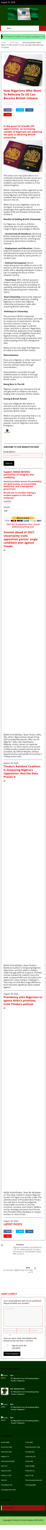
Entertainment (30, 1447)
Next (28, 1268)
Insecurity (29, 1456)
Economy (4, 1447)
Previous (20, 1245)
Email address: (10, 452)
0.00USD (7, 501)
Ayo (12, 102)
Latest (27, 1461)
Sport (27, 1475)
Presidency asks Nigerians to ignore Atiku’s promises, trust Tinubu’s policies (23, 1000)
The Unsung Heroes (32, 1480)
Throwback (5, 1485)
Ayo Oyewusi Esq (17, 1389)
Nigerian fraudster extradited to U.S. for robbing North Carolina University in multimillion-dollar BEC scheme (27, 1250)
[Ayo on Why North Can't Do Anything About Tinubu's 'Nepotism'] (4, 1376)
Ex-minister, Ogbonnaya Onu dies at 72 (18, 1271)
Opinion (4, 1471)
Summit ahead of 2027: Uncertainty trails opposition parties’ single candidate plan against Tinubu (21, 539)
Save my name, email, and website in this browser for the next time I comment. (20, 1339)
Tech (2, 1480)
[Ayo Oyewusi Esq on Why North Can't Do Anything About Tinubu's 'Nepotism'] (4, 1391)
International (6, 1461)
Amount (7, 507)
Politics (3, 1475)
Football (28, 1452)
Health (3, 1456)
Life (2, 1466)
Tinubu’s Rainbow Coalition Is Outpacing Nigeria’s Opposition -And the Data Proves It (22, 771)
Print (33, 104)
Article (3, 1442)
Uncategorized (6, 1490)
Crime (27, 1442)
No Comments (8, 104)
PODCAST (28, 1471)
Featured (33, 102)
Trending (28, 1485)
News (27, 1466)
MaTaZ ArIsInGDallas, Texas (11, 119)
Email (41, 104)
